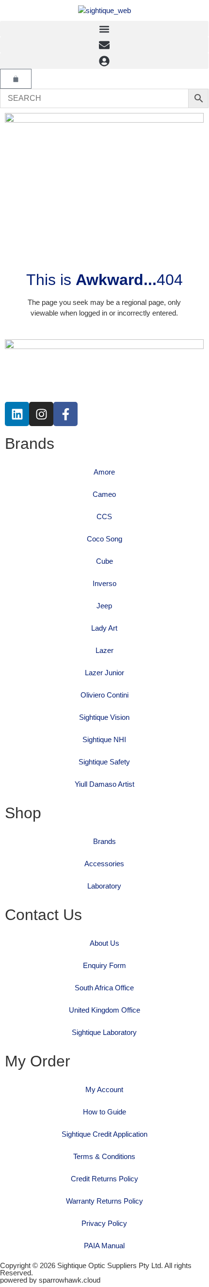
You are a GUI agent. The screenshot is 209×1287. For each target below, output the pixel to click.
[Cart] (16, 79)
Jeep (104, 606)
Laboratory (104, 886)
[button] (104, 29)
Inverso (104, 583)
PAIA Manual (104, 1245)
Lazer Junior (104, 672)
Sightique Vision (104, 717)
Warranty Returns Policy (104, 1201)
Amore (104, 472)
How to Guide (104, 1112)
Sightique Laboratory (104, 1032)
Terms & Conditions (104, 1156)
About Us (104, 943)
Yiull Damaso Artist (104, 784)
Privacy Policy (104, 1223)
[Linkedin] (17, 414)
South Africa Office (104, 988)
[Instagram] (41, 414)
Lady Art (104, 628)
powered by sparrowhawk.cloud (50, 1280)
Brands (104, 841)
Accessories (104, 863)
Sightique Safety (104, 762)
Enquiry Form (104, 965)
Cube (104, 561)
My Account (104, 1089)
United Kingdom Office (104, 1010)
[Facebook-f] (65, 414)
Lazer (104, 650)
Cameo (104, 494)
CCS (104, 516)
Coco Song (104, 539)
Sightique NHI (104, 739)
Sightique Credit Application (104, 1134)
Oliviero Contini (104, 695)
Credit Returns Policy (104, 1179)
